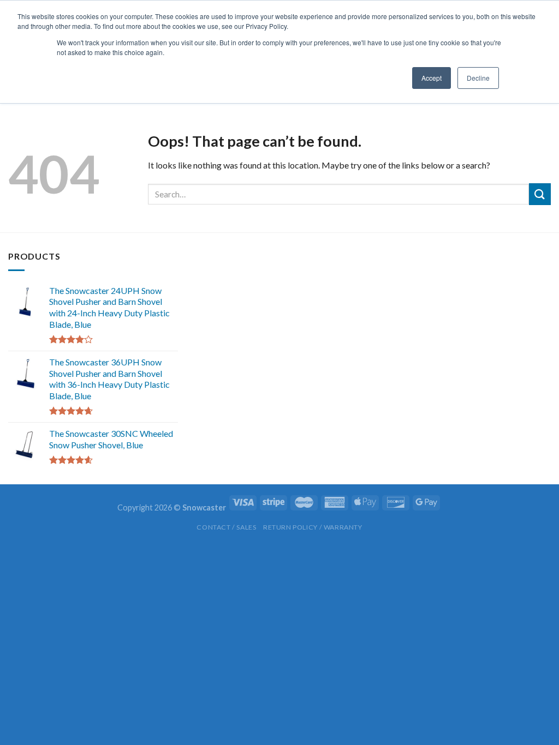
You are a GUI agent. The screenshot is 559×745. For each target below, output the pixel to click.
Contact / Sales (226, 527)
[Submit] (540, 194)
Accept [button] (431, 77)
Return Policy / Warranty (312, 527)
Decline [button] (478, 77)
